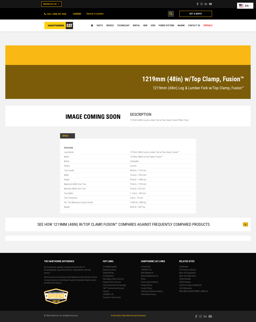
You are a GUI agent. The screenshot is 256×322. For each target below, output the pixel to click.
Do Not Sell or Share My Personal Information (128, 315)
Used (153, 25)
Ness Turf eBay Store (187, 276)
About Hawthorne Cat (149, 276)
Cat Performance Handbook (190, 285)
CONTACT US (194, 25)
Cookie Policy (146, 288)
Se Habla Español (110, 267)
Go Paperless (108, 276)
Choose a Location (94, 13)
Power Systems (166, 25)
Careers (106, 291)
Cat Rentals (183, 267)
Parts (100, 25)
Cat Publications (185, 288)
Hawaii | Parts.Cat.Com (112, 282)
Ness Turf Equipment (187, 273)
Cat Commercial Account (113, 288)
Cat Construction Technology (114, 285)
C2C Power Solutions (187, 270)
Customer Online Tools (112, 297)
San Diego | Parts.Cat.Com (113, 279)
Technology (123, 25)
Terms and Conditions (149, 282)
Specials (207, 25)
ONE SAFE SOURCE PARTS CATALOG (193, 291)
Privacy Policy (146, 285)
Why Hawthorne (147, 273)
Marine (181, 25)
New (145, 25)
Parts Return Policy (148, 294)
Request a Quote (109, 270)
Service (110, 25)
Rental (136, 25)
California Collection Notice (152, 291)
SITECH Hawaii (185, 282)
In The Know (146, 267)
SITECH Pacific (185, 279)
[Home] (92, 25)
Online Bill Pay (108, 273)
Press (143, 279)
